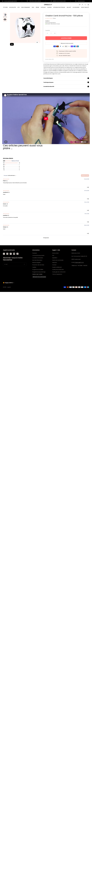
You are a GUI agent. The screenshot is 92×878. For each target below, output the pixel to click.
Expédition (54, 258)
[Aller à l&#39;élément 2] (5, 20)
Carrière (34, 267)
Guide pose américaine (58, 269)
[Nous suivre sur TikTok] (17, 254)
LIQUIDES (49, 7)
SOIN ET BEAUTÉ (85, 7)
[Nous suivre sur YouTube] (14, 254)
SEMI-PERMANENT (25, 7)
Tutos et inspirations (57, 274)
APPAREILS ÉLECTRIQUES (59, 7)
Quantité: (47, 30)
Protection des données (38, 265)
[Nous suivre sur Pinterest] (11, 254)
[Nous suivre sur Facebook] (4, 254)
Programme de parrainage (38, 272)
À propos (34, 253)
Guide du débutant (57, 267)
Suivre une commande (57, 260)
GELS (33, 7)
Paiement (54, 262)
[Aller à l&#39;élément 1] (5, 15)
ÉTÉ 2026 (5, 7)
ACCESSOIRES (76, 7)
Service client (55, 253)
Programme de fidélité (37, 269)
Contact (54, 265)
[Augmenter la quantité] (55, 33)
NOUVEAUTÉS (12, 7)
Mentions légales (36, 262)
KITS (19, 7)
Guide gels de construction (59, 272)
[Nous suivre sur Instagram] (7, 254)
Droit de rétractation (37, 260)
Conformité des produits (38, 255)
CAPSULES (43, 7)
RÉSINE (37, 7)
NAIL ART (69, 7)
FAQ (53, 255)
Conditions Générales (37, 258)
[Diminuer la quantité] (47, 33)
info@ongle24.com (79, 262)
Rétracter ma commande (39, 277)
